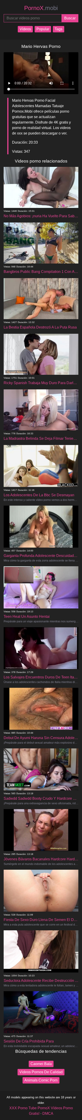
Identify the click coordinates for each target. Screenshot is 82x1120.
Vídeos (25, 29)
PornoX (41, 8)
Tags (58, 29)
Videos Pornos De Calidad (41, 1072)
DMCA (47, 1113)
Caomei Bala (41, 1064)
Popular (42, 29)
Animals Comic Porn (41, 1080)
